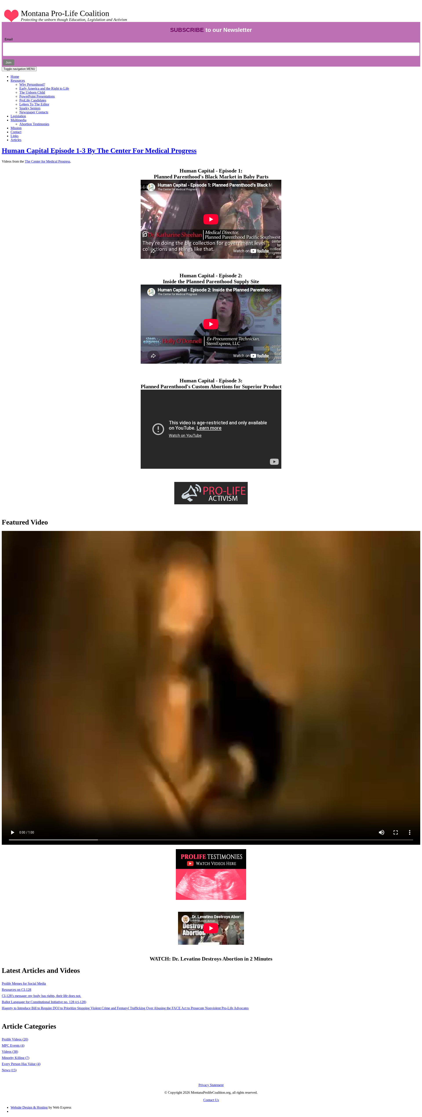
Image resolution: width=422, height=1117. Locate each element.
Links (14, 136)
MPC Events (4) (13, 1045)
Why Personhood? (32, 84)
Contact (16, 132)
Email (9, 39)
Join (8, 62)
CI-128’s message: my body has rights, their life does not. (41, 996)
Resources (18, 80)
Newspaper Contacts (33, 112)
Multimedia (18, 120)
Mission (16, 128)
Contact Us (211, 1100)
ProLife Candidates (32, 100)
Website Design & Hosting (29, 1107)
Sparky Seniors (29, 108)
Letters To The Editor (34, 104)
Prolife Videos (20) (15, 1039)
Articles (16, 140)
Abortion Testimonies (34, 124)
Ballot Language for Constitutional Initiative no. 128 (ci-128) (44, 1002)
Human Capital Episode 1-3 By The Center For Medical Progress (99, 150)
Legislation (18, 116)
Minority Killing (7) (15, 1058)
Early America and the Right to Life (44, 88)
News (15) (9, 1070)
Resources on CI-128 (16, 990)
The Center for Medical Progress (47, 161)
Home (15, 76)
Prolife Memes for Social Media (24, 983)
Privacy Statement (211, 1085)
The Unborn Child (32, 92)
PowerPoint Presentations (37, 96)
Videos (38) (10, 1051)
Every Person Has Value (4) (21, 1064)
